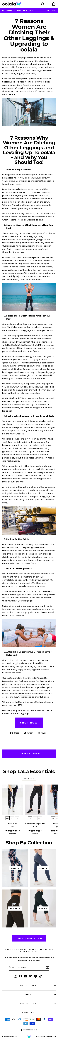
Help (28, 994)
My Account (28, 986)
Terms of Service (49, 1037)
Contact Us (28, 1003)
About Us (28, 1012)
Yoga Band (18, 205)
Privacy (39, 1037)
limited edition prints (13, 550)
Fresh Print (7, 198)
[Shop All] (29, 727)
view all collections (29, 938)
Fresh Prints (25, 693)
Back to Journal (31, 754)
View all (29, 778)
